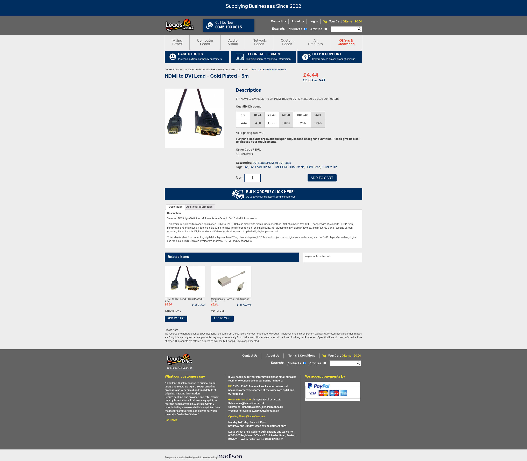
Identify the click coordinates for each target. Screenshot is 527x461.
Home (168, 69)
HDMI (284, 167)
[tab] (175, 207)
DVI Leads (242, 69)
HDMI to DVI (330, 167)
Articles (316, 29)
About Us (297, 21)
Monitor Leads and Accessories (219, 69)
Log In (314, 21)
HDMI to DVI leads (279, 163)
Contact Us (278, 21)
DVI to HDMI (271, 167)
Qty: (239, 178)
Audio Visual (233, 42)
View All (354, 257)
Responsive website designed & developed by (191, 457)
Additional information (199, 207)
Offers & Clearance (346, 42)
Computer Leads (205, 42)
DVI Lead (256, 167)
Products (295, 29)
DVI (246, 167)
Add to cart (322, 178)
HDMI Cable (296, 167)
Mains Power (177, 42)
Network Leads (259, 42)
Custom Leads (287, 42)
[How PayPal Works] (332, 391)
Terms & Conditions (301, 356)
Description (175, 207)
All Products (315, 42)
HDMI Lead (313, 167)
